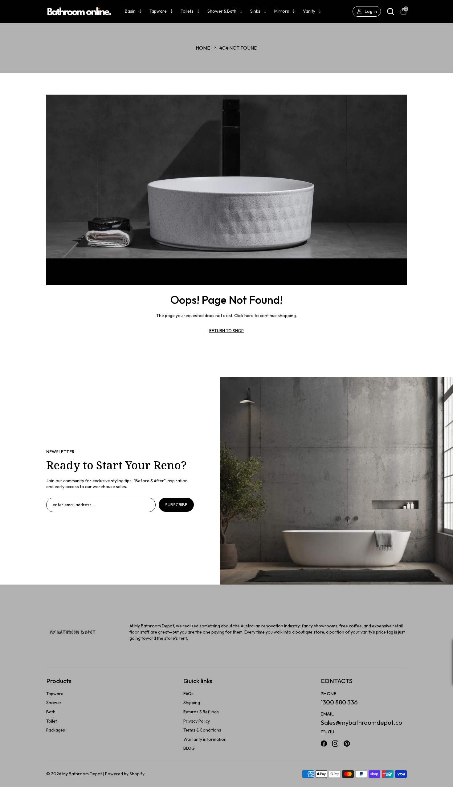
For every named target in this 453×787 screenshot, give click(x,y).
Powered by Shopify (125, 774)
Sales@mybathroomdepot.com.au (361, 727)
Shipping (191, 702)
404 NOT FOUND (238, 48)
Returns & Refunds (201, 712)
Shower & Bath (221, 11)
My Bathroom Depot (82, 774)
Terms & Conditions (202, 730)
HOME (203, 48)
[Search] (390, 11)
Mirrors (281, 11)
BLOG (189, 748)
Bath (50, 712)
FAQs (188, 693)
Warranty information (204, 739)
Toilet (51, 721)
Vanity (309, 11)
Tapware (158, 11)
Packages (55, 730)
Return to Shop (226, 330)
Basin (130, 11)
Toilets (187, 11)
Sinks (255, 11)
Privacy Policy (196, 721)
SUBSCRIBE (176, 505)
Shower (54, 702)
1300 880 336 (339, 702)
